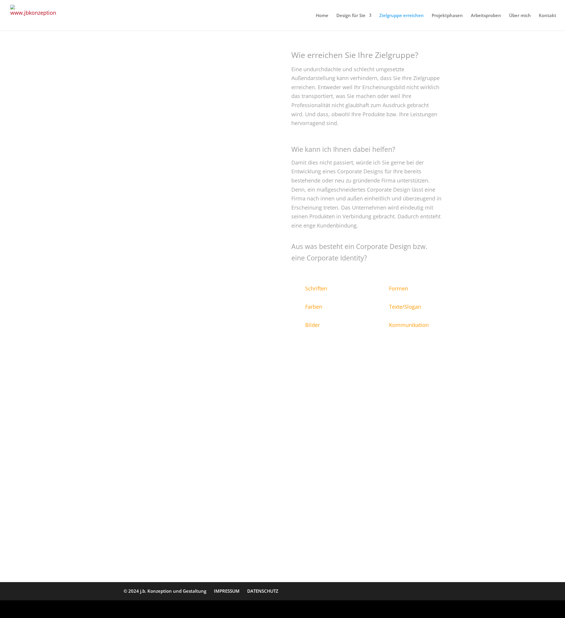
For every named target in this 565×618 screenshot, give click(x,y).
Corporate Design (388, 543)
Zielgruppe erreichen (401, 15)
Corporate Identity (315, 552)
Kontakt (547, 15)
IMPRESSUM (227, 591)
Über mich (520, 15)
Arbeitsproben (486, 15)
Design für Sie (350, 15)
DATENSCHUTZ (262, 591)
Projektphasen (447, 15)
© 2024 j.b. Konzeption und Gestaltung (165, 591)
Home (322, 15)
